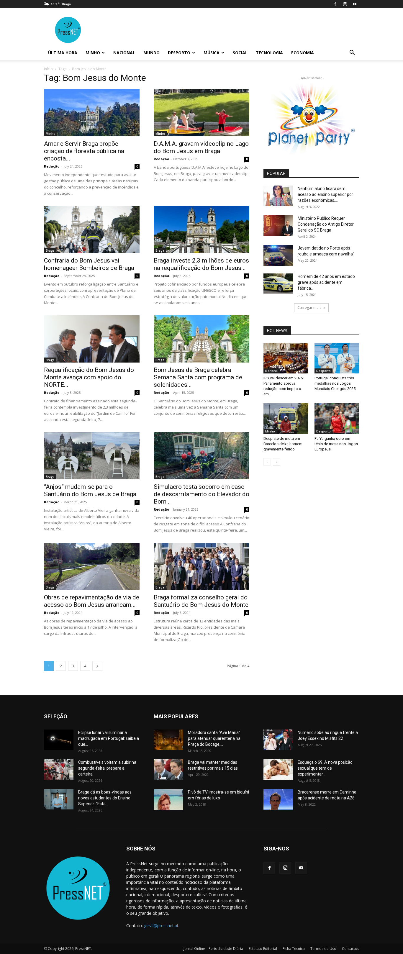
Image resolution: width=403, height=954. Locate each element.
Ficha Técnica (294, 948)
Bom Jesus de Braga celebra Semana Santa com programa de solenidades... (198, 377)
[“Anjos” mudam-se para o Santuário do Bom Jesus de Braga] (92, 455)
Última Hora (62, 52)
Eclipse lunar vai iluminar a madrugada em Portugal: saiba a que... (108, 738)
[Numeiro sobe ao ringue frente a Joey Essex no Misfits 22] (278, 740)
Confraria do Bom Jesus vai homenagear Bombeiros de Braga (89, 264)
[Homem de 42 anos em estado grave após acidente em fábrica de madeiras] (278, 283)
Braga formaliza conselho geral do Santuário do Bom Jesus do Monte (201, 601)
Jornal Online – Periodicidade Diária (213, 948)
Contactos (350, 948)
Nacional (124, 52)
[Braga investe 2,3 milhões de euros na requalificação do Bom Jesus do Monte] (201, 229)
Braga (50, 250)
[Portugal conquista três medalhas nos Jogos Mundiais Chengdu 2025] (336, 358)
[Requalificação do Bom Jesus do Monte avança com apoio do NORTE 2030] (92, 339)
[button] (352, 53)
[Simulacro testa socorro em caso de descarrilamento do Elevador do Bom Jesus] (201, 455)
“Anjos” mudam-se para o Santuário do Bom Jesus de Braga (90, 490)
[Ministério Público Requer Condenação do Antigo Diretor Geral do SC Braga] (278, 225)
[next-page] (97, 666)
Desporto (179, 52)
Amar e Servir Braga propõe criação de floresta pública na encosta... (84, 151)
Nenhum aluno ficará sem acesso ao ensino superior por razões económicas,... (325, 194)
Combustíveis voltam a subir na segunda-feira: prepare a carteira (107, 768)
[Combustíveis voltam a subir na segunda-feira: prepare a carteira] (58, 769)
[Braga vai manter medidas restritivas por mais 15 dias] (168, 769)
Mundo (151, 52)
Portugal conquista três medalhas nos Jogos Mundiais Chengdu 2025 (335, 383)
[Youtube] (354, 4)
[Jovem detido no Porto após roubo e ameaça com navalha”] (278, 255)
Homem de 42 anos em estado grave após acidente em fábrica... (326, 282)
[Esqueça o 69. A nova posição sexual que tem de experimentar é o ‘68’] (278, 769)
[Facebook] (335, 4)
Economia (302, 52)
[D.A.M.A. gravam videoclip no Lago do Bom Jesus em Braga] (201, 112)
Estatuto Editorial (263, 948)
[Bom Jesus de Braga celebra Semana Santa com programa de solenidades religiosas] (201, 339)
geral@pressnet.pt (161, 925)
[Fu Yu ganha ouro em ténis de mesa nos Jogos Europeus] (336, 418)
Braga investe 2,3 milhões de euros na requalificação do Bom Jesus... (201, 264)
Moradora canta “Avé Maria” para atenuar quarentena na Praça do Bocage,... (214, 738)
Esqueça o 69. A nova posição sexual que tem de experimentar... (325, 768)
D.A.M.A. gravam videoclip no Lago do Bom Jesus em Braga (201, 147)
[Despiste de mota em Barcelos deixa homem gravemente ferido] (285, 418)
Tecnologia (269, 52)
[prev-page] (267, 461)
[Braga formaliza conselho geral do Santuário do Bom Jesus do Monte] (201, 566)
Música (211, 52)
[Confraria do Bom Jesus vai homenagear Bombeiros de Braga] (92, 229)
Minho (93, 52)
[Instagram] (344, 4)
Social (240, 52)
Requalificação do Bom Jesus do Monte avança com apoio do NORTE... (89, 377)
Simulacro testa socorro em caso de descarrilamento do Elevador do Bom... (201, 494)
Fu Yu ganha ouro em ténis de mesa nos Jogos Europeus (336, 443)
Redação (51, 166)
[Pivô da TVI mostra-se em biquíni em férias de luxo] (168, 799)
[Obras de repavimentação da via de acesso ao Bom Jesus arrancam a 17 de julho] (92, 566)
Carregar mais (309, 307)
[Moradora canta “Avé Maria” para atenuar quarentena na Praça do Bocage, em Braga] (168, 740)
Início (48, 68)
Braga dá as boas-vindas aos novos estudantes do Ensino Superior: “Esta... (105, 798)
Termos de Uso (323, 948)
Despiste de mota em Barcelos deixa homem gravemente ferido (282, 443)
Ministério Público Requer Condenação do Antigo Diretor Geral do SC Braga (326, 224)
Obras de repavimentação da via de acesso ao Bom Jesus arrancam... (91, 601)
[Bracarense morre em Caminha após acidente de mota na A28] (278, 799)
